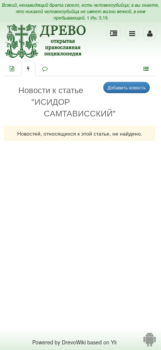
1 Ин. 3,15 (97, 17)
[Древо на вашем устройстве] (149, 342)
